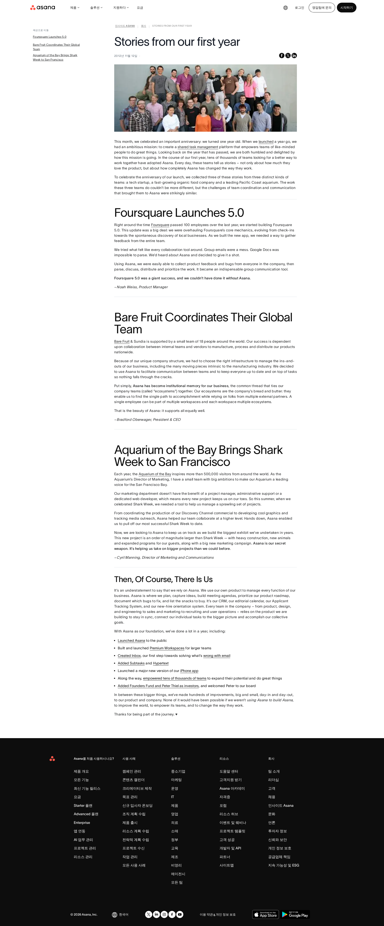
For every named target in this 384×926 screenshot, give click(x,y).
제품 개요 (81, 771)
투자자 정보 (277, 831)
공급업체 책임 (279, 857)
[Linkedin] (156, 914)
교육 (174, 848)
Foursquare (160, 225)
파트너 (225, 857)
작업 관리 (130, 857)
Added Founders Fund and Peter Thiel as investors (158, 686)
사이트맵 (227, 865)
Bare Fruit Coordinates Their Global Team (56, 47)
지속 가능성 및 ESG (283, 865)
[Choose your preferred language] (285, 7)
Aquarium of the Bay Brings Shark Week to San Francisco (55, 57)
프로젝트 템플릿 (232, 831)
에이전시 (178, 874)
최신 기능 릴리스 (87, 788)
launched (266, 141)
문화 (271, 814)
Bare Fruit (122, 341)
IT (172, 797)
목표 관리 (130, 797)
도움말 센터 (229, 771)
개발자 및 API (230, 848)
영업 (174, 814)
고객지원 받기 (231, 780)
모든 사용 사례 (134, 865)
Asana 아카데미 (232, 788)
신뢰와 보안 (277, 840)
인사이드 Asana (281, 805)
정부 (174, 840)
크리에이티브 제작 (137, 788)
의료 (174, 823)
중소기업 (178, 771)
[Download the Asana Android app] (295, 914)
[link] (125, 26)
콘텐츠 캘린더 (133, 780)
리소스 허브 (229, 814)
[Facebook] (172, 914)
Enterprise (82, 823)
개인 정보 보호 (279, 848)
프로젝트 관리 (85, 848)
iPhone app (189, 671)
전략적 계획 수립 (135, 840)
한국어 (123, 914)
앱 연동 (79, 831)
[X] (148, 914)
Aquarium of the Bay (155, 474)
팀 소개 (274, 771)
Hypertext (161, 663)
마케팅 (176, 780)
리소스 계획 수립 (135, 831)
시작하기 (346, 7)
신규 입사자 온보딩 (137, 805)
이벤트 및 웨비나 (233, 823)
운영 (174, 788)
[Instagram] (164, 914)
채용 (271, 797)
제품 (73, 7)
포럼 (223, 805)
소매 (174, 831)
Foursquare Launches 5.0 (49, 36)
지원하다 (119, 7)
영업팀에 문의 (322, 7)
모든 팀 (177, 882)
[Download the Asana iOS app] (265, 914)
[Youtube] (179, 914)
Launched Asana (131, 640)
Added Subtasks (131, 663)
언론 (271, 823)
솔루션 (95, 7)
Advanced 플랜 (86, 814)
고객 (271, 788)
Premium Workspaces (167, 648)
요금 (140, 7)
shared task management (198, 147)
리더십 (273, 780)
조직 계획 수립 (134, 814)
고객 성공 (227, 840)
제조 (174, 857)
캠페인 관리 (131, 771)
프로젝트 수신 (133, 848)
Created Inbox (129, 656)
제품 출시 (130, 823)
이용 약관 (206, 914)
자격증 (225, 797)
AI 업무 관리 (83, 840)
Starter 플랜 (83, 805)
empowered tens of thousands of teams (174, 678)
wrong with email (216, 656)
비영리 (176, 865)
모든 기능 (81, 780)
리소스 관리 (83, 857)
